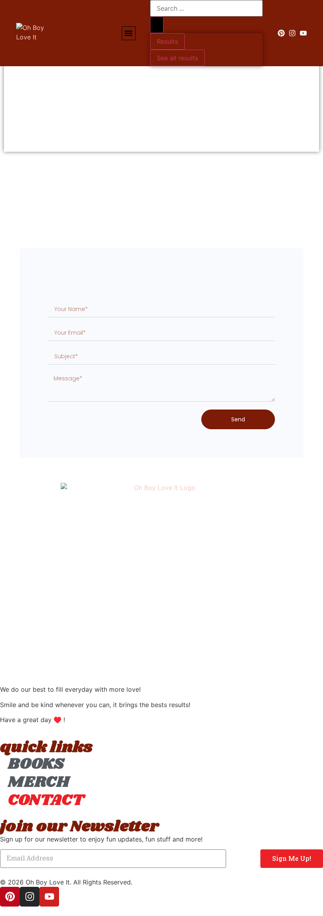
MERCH (38, 782)
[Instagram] (292, 33)
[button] (129, 33)
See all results (177, 58)
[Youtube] (303, 33)
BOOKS (36, 764)
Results (167, 41)
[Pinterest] (281, 33)
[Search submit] (156, 25)
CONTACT (46, 800)
